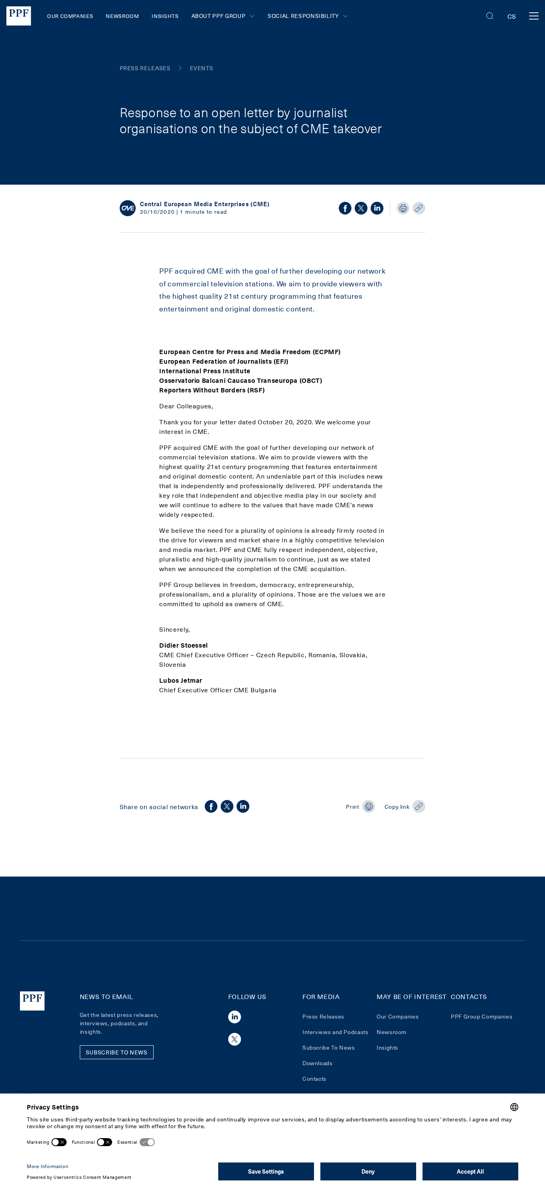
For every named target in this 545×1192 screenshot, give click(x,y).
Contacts (314, 1078)
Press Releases (323, 1016)
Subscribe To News (328, 1047)
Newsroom (122, 16)
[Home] (18, 16)
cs (511, 16)
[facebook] (345, 208)
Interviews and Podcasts (335, 1032)
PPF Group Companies (481, 1016)
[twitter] (361, 208)
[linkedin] (377, 208)
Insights (165, 16)
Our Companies (70, 16)
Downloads (317, 1063)
